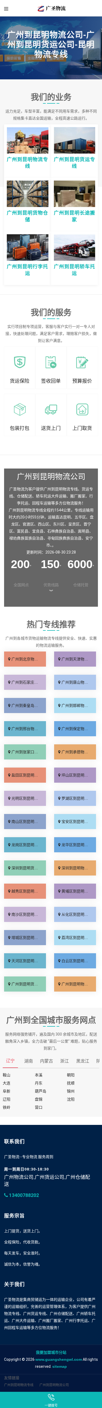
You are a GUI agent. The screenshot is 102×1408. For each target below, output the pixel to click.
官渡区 (28, 524)
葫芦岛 (40, 1091)
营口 (38, 1107)
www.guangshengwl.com (58, 1359)
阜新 (6, 1091)
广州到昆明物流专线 (18, 1385)
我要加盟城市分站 (51, 1352)
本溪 (38, 1075)
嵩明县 (83, 531)
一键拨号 (51, 1405)
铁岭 (6, 1107)
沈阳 (71, 1099)
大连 (6, 1083)
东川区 (58, 524)
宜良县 (38, 531)
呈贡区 (74, 524)
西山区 (43, 524)
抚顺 (71, 1083)
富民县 (22, 531)
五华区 (80, 517)
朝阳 (71, 1075)
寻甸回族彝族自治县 (64, 538)
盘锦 (38, 1099)
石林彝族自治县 (60, 531)
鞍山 (6, 1075)
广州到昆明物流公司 (54, 1385)
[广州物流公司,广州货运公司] (51, 8)
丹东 (38, 1083)
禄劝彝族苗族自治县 (26, 538)
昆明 (67, 517)
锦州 (71, 1091)
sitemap (59, 1366)
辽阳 (6, 1099)
